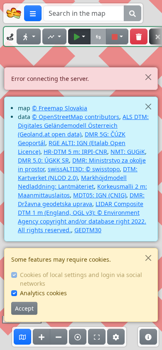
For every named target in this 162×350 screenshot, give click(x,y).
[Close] (148, 77)
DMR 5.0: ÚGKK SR (43, 160)
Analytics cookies (43, 293)
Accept (24, 308)
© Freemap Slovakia (59, 108)
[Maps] (22, 337)
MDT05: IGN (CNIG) (99, 195)
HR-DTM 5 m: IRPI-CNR (75, 152)
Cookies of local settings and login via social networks (81, 279)
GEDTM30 (87, 230)
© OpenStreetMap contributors (75, 117)
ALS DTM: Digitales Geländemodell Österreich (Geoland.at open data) (83, 125)
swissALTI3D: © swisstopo (84, 169)
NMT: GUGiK (127, 152)
